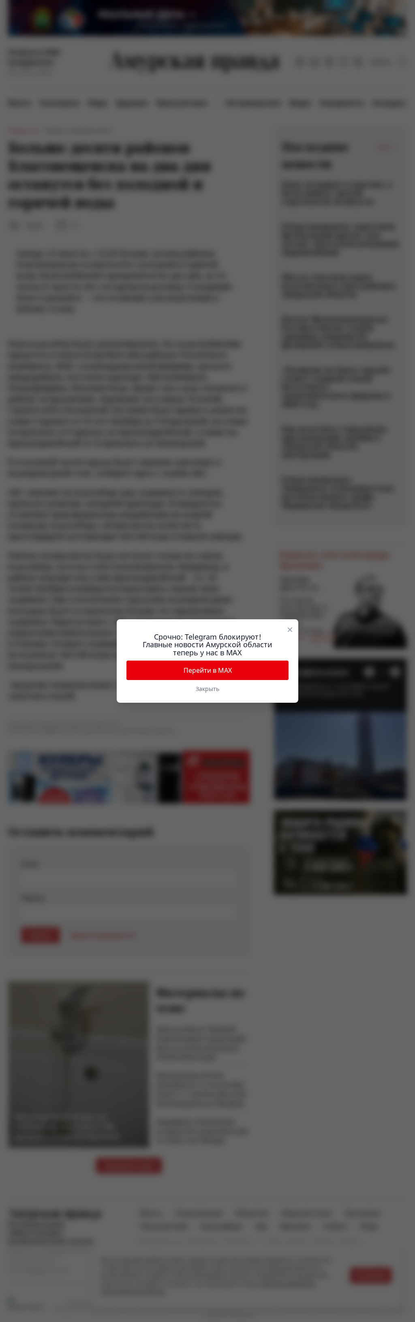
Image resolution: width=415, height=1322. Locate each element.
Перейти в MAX (208, 670)
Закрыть (207, 689)
